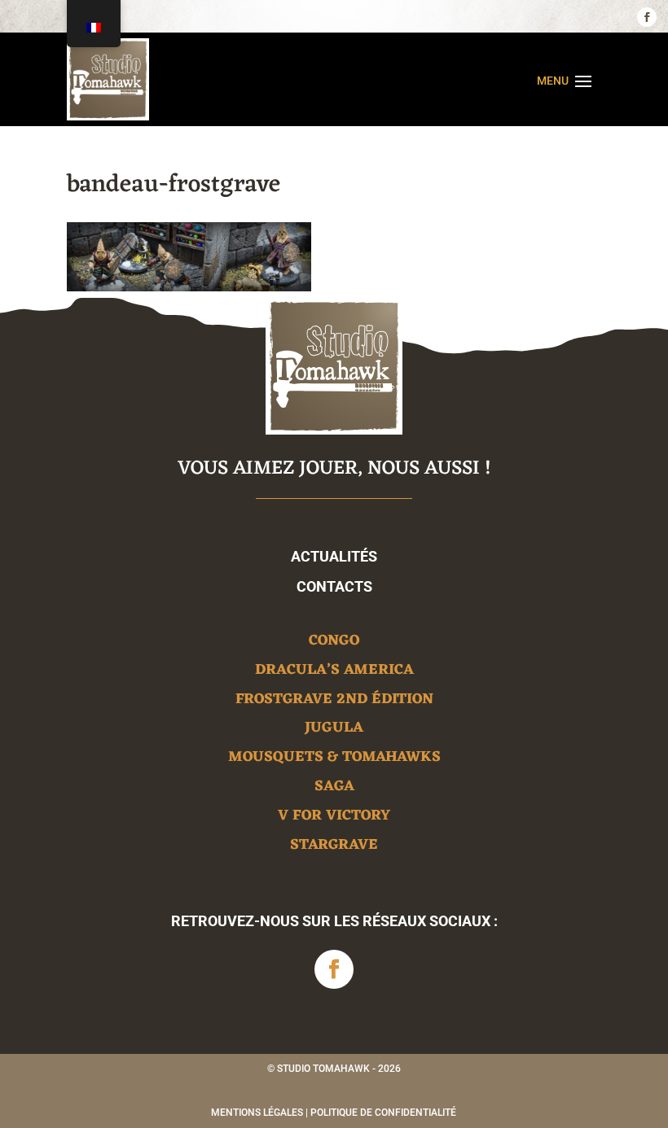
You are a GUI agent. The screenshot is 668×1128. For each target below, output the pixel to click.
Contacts (334, 586)
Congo (334, 643)
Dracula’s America (334, 672)
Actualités (334, 556)
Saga (334, 789)
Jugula (334, 730)
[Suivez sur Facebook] (647, 17)
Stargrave (334, 847)
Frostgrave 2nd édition (334, 702)
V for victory (334, 818)
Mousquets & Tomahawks (334, 760)
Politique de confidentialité (383, 1112)
